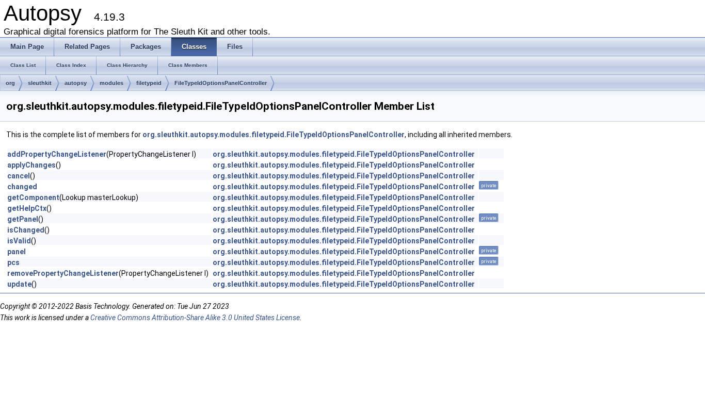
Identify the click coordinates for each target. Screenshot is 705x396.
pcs (13, 262)
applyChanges (31, 165)
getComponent (33, 197)
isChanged (25, 230)
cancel (18, 176)
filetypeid (149, 83)
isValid (19, 241)
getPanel (22, 219)
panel (16, 252)
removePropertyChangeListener (63, 273)
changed (22, 187)
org (10, 83)
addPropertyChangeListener (56, 154)
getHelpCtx (26, 208)
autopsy (76, 83)
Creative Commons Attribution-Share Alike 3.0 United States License (195, 318)
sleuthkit (40, 83)
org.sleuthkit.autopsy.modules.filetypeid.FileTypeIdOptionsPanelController (273, 134)
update (19, 284)
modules (111, 83)
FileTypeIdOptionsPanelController (220, 83)
